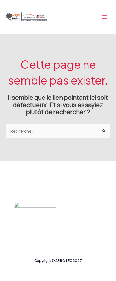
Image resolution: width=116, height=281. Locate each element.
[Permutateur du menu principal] (104, 17)
